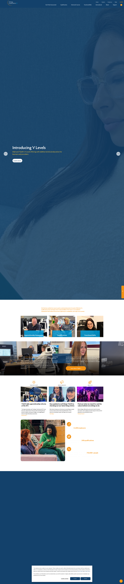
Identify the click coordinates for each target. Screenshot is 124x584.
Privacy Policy (80, 571)
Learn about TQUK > (76, 368)
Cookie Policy (87, 571)
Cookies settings (64, 578)
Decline (85, 578)
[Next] (118, 154)
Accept (75, 578)
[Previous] (6, 154)
